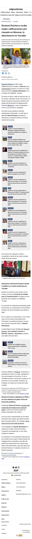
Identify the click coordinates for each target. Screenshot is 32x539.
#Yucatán (11, 453)
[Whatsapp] (8, 73)
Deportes (4, 503)
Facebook (4, 525)
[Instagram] (18, 467)
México (13, 12)
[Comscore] (16, 475)
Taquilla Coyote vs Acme (23, 15)
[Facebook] (2, 73)
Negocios (4, 507)
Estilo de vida (5, 499)
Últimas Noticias (6, 12)
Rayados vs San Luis (7, 15)
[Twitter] (5, 73)
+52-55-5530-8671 (21, 487)
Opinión (26, 12)
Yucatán (15, 21)
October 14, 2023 (24, 393)
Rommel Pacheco (6, 21)
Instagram (4, 533)
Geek (2, 519)
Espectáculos (5, 515)
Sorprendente (5, 511)
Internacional (19, 12)
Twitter (3, 529)
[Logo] (16, 9)
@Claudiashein (18, 453)
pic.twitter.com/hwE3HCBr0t (13, 391)
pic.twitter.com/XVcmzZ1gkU (8, 455)
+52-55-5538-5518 (21, 483)
